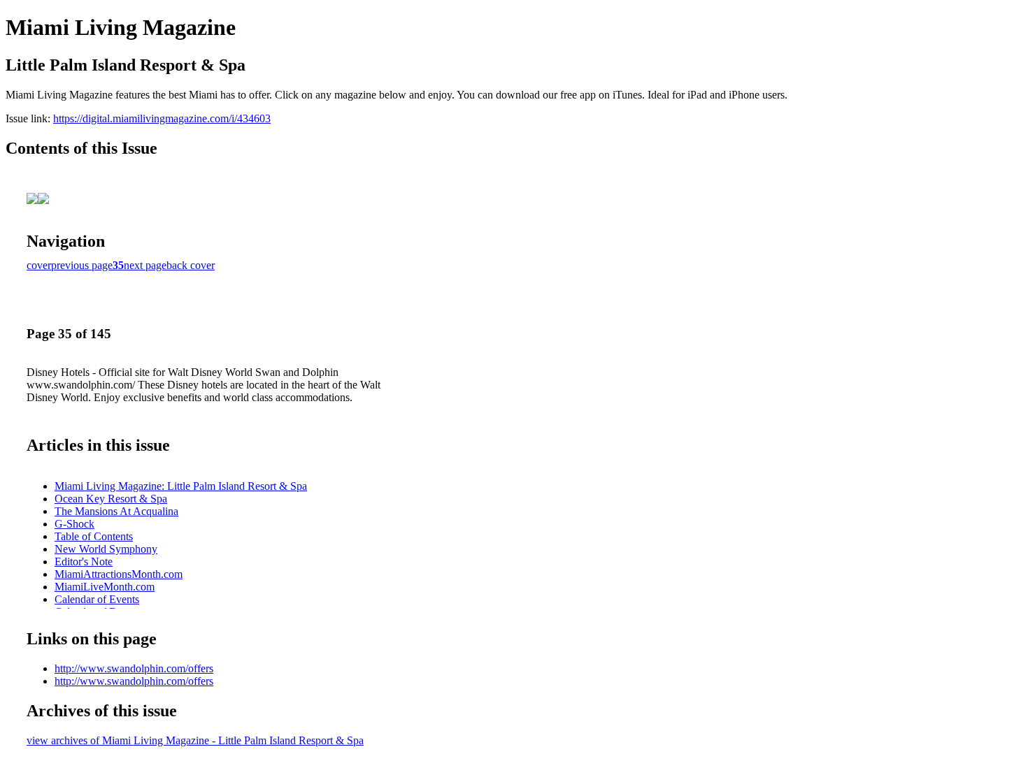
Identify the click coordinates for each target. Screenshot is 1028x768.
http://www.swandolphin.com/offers (134, 668)
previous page (82, 265)
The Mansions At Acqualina (116, 511)
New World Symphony (106, 549)
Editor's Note (84, 561)
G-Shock (74, 524)
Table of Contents (94, 536)
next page (145, 265)
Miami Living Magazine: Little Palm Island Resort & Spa (181, 486)
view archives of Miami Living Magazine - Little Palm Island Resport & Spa (195, 740)
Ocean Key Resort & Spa (111, 499)
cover (39, 265)
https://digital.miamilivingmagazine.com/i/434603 (162, 118)
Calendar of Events (97, 599)
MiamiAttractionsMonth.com (119, 574)
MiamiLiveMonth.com (105, 587)
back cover (190, 265)
